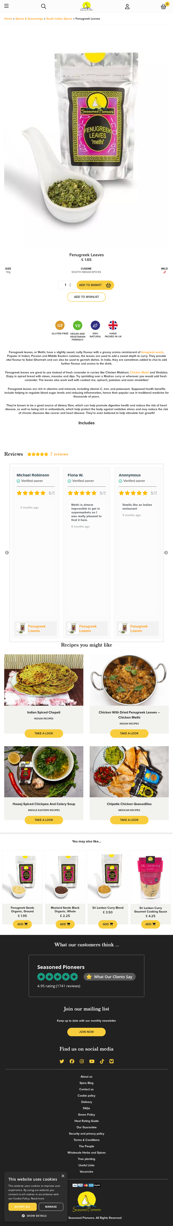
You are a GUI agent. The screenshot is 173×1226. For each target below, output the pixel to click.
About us (86, 1076)
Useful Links (86, 1165)
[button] (35, 1216)
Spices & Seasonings (29, 18)
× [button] (62, 1176)
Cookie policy (86, 1095)
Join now (86, 1032)
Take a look (44, 733)
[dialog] (36, 1197)
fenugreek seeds (152, 352)
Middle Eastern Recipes (44, 810)
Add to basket (90, 285)
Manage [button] (51, 1206)
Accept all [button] (22, 1206)
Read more (38, 1198)
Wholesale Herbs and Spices (87, 1152)
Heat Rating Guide (86, 1121)
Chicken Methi (139, 372)
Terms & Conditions (87, 1140)
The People (86, 1146)
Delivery (86, 1102)
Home (8, 18)
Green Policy (86, 1114)
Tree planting (86, 1159)
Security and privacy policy (86, 1133)
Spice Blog (86, 1083)
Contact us (86, 1089)
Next (166, 553)
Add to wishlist (86, 297)
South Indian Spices (59, 18)
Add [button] (20, 924)
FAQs (86, 1108)
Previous (7, 553)
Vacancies (86, 1171)
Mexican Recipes (129, 810)
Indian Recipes (43, 718)
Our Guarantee (87, 1127)
